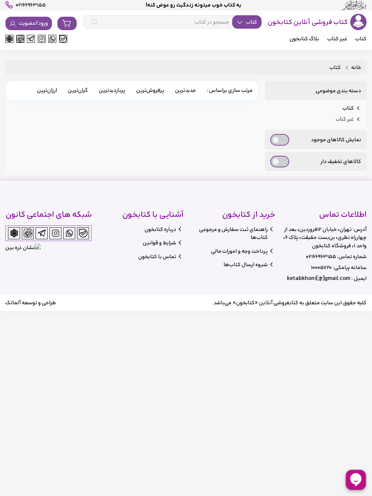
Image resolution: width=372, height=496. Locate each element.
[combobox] (172, 22)
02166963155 (321, 256)
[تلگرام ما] (31, 38)
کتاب (335, 68)
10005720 (321, 267)
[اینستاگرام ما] (41, 38)
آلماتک (13, 302)
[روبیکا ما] (9, 38)
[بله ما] (63, 38)
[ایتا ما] (20, 38)
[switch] (279, 140)
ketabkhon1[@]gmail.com (318, 278)
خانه (356, 68)
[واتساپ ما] (52, 38)
